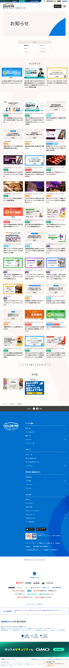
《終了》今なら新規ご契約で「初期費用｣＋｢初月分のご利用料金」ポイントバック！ (34, 329)
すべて (34, 42)
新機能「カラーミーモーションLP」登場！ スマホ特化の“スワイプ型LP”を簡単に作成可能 (56, 148)
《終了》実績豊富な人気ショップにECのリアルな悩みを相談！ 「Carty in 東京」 (13, 120)
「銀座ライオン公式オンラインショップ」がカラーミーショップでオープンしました (13, 303)
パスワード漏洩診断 (28, 628)
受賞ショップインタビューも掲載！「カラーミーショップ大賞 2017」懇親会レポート (56, 200)
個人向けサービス (4, 665)
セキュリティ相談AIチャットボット (49, 628)
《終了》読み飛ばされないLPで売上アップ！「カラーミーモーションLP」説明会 (13, 174)
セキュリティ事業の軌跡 (60, 630)
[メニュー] (64, 6)
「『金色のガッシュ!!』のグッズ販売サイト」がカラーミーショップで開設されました (56, 250)
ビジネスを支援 (26, 664)
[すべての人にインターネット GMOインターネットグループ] (57, 1)
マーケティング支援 (41, 664)
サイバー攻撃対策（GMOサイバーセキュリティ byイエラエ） (20, 630)
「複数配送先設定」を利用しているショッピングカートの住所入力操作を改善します (34, 250)
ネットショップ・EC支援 (16, 664)
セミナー (26, 48)
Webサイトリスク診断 (37, 628)
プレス (26, 52)
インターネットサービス (5, 664)
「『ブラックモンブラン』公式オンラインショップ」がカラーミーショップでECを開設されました (34, 277)
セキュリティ (32, 664)
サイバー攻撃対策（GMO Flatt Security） (40, 630)
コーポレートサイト (31, 604)
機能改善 (26, 45)
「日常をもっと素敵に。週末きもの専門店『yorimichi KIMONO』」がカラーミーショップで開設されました (56, 277)
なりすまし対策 (52, 630)
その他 (10, 665)
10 (42, 364)
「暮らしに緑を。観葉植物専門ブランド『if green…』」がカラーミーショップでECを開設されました (13, 277)
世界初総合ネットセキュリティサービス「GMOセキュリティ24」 (12, 628)
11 (45, 364)
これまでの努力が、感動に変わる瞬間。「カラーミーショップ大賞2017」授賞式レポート (34, 200)
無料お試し (57, 6)
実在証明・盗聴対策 (4, 630)
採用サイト (40, 604)
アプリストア (43, 52)
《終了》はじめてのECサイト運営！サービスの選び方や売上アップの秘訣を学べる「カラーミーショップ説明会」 (34, 355)
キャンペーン (43, 45)
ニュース (43, 48)
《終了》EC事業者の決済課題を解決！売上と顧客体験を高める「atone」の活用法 (13, 355)
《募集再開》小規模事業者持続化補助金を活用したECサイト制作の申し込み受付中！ (34, 174)
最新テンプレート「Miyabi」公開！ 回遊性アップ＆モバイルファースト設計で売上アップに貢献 (13, 250)
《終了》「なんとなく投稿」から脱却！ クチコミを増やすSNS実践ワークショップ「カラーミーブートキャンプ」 (56, 355)
